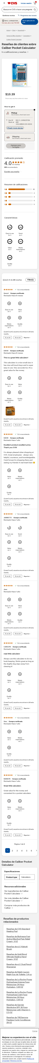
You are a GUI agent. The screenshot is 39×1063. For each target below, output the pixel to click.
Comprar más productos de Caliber (16, 906)
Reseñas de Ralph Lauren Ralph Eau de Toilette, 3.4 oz (19, 973)
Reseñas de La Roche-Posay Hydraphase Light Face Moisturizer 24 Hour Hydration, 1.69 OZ (19, 996)
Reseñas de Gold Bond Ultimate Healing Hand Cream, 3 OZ (16, 957)
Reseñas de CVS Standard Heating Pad (18, 930)
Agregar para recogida (16, 146)
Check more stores (15, 128)
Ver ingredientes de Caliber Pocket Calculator (16, 892)
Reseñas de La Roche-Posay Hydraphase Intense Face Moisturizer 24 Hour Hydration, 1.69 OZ (19, 983)
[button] (2, 850)
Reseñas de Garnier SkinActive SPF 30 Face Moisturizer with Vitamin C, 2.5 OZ (18, 1008)
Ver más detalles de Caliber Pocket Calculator (16, 899)
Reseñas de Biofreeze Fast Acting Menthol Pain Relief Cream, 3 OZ (18, 939)
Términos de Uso (16, 1061)
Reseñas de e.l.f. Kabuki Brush (17, 947)
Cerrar (34, 1031)
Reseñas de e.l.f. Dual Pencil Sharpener (18, 965)
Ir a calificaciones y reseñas (14, 52)
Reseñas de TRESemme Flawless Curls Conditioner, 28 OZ (18, 1020)
